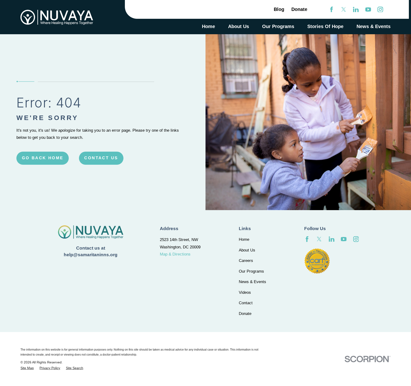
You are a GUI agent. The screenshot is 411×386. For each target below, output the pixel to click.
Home (244, 239)
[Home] (56, 17)
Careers (246, 260)
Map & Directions (175, 254)
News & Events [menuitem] (374, 26)
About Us (247, 250)
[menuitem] (27, 368)
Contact (246, 303)
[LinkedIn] (356, 9)
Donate (299, 9)
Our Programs (251, 271)
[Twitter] (344, 9)
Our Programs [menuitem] (278, 26)
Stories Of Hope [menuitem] (325, 26)
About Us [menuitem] (238, 26)
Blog (279, 9)
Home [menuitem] (208, 26)
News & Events (252, 282)
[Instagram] (380, 9)
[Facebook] (331, 9)
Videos (245, 292)
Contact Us (101, 158)
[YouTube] (368, 9)
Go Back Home (43, 158)
